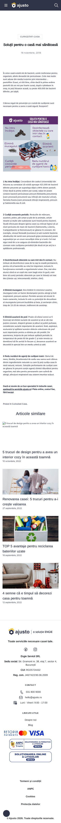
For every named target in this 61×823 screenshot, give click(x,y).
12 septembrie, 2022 (27, 597)
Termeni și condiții (30, 781)
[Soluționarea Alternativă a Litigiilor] (30, 744)
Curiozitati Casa (30, 36)
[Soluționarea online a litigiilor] (30, 757)
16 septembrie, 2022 (28, 550)
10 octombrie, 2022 (30, 456)
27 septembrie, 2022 (30, 503)
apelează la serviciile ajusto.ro (17, 389)
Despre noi (30, 719)
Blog (30, 725)
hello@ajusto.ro (33, 697)
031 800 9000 (33, 692)
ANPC (30, 788)
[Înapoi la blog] (6, 813)
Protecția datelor (30, 804)
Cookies (30, 796)
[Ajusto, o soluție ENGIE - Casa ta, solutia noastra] (20, 5)
